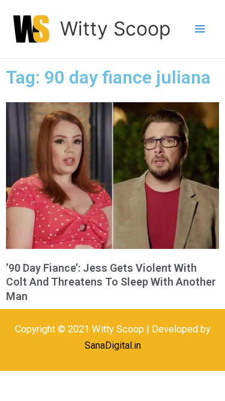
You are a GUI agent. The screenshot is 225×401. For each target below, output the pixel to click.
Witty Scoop (115, 28)
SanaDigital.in (113, 345)
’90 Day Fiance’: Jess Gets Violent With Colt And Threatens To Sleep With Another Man (111, 282)
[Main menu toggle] (199, 29)
